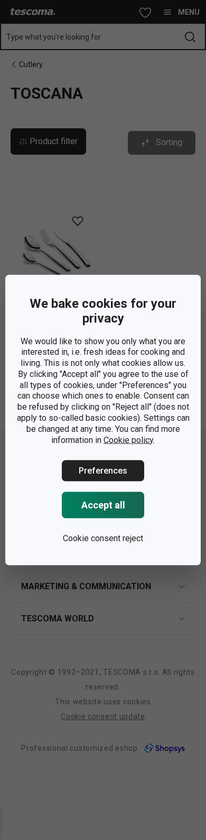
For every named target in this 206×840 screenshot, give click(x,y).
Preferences (103, 471)
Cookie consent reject (103, 538)
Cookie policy (128, 440)
